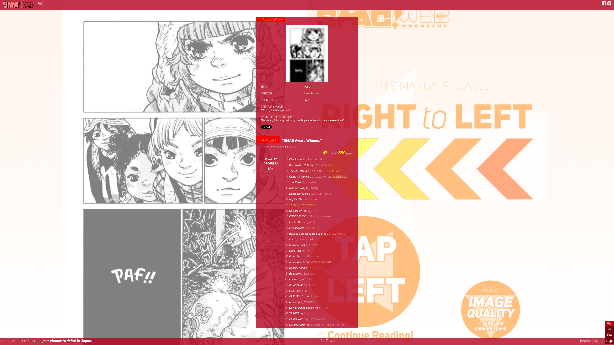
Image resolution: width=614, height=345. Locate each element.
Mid (609, 329)
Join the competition (46, 341)
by (305, 159)
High (609, 323)
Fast (609, 335)
